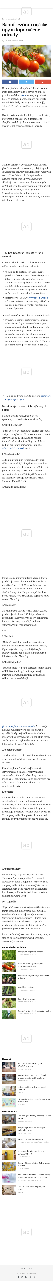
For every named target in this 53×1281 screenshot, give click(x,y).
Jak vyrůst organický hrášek (30, 952)
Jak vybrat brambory (27, 999)
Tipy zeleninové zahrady (11, 19)
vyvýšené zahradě (38, 297)
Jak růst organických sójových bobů (34, 1011)
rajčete (22, 95)
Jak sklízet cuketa (26, 987)
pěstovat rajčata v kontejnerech (18, 726)
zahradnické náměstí (13, 448)
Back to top (26, 1269)
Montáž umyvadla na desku (30, 1139)
